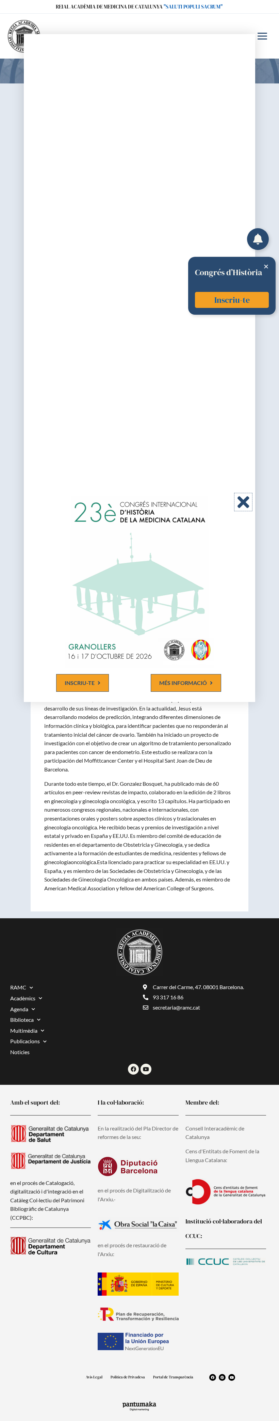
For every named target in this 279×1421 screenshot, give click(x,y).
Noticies (20, 1052)
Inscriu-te (232, 300)
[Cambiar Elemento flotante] (258, 239)
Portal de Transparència (173, 1377)
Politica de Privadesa (128, 1377)
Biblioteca (22, 1019)
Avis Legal (94, 1377)
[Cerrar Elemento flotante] (266, 266)
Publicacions (25, 1041)
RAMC (18, 987)
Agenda (19, 1009)
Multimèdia (23, 1030)
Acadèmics (22, 998)
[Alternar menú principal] (262, 36)
